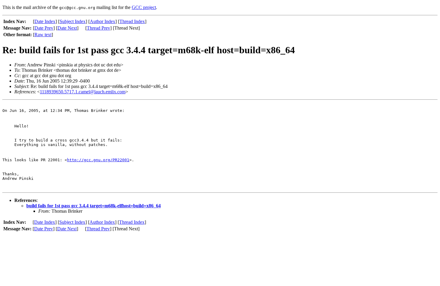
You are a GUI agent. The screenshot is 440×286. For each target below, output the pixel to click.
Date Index (44, 21)
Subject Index (73, 21)
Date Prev (43, 28)
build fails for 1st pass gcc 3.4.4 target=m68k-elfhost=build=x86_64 (93, 205)
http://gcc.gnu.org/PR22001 (98, 160)
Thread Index (132, 21)
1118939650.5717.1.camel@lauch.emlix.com (82, 91)
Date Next (67, 28)
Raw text (42, 34)
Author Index (102, 21)
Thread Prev (98, 28)
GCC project (144, 7)
